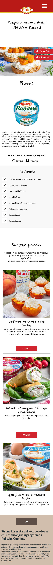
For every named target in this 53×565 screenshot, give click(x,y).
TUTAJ (38, 554)
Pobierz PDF (45, 57)
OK (26, 521)
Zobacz (27, 348)
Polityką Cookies (12, 538)
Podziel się (44, 51)
